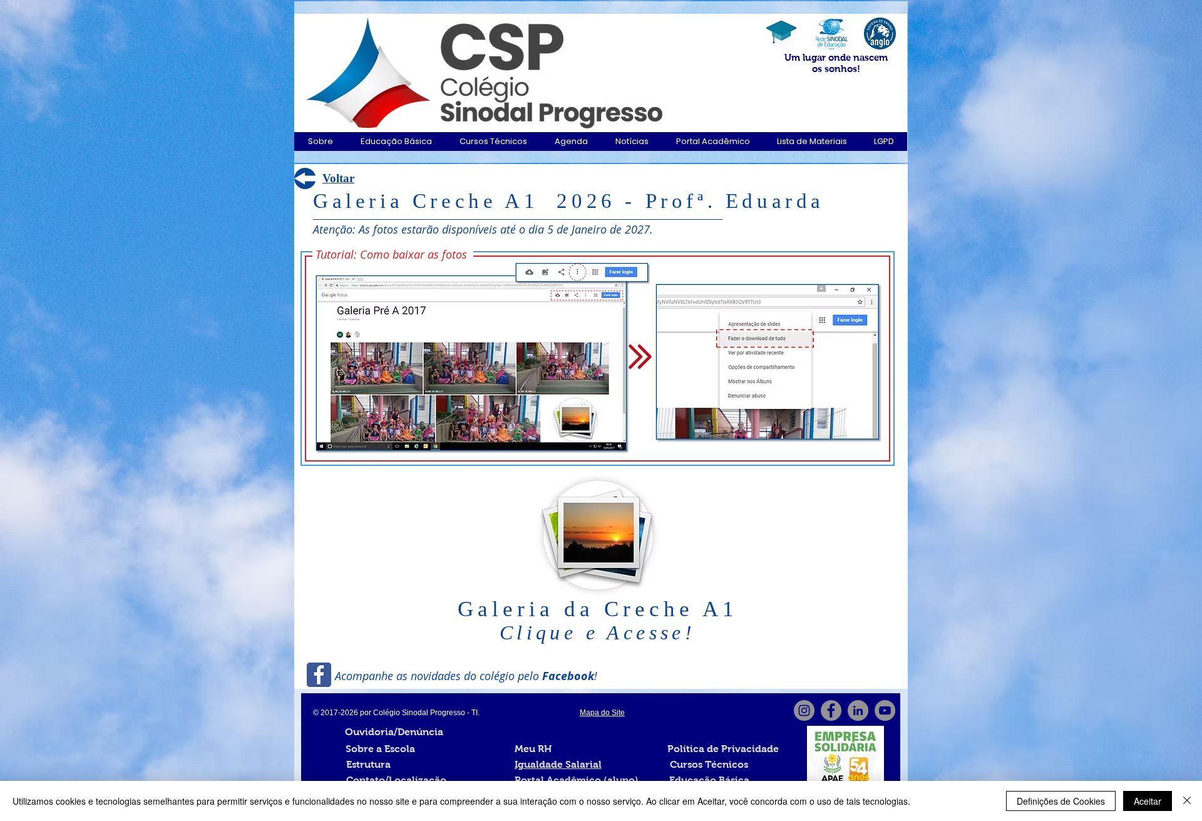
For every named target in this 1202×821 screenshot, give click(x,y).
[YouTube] (885, 710)
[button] (320, 141)
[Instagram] (804, 710)
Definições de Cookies (1061, 801)
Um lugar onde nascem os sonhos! (836, 63)
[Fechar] (1186, 801)
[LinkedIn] (858, 710)
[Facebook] (831, 710)
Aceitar (1147, 801)
